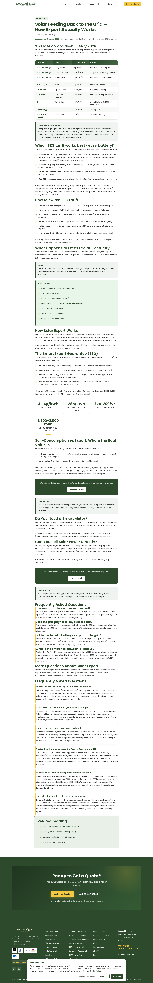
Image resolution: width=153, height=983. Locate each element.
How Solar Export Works (50, 293)
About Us (96, 951)
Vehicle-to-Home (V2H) (78, 935)
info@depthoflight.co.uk (71, 900)
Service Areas (98, 947)
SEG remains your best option (86, 808)
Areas (91, 4)
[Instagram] (19, 969)
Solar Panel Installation (53, 931)
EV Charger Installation (77, 931)
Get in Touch (76, 578)
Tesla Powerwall (51, 951)
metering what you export (54, 842)
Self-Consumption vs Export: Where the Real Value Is (62, 303)
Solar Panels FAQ (99, 939)
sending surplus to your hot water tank (60, 837)
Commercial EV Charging (79, 939)
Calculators (79, 4)
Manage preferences (86, 976)
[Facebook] (14, 969)
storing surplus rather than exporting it (60, 831)
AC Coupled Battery (52, 959)
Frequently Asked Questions (52, 318)
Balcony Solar (50, 939)
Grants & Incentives (101, 935)
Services (65, 4)
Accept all (117, 976)
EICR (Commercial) (76, 947)
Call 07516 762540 (88, 894)
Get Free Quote (77, 489)
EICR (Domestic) (75, 943)
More (117, 4)
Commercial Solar (52, 935)
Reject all (103, 976)
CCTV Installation (75, 955)
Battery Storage (51, 947)
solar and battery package (71, 673)
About (99, 4)
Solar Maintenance (52, 943)
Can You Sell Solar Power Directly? (54, 313)
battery (113, 255)
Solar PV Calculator (100, 931)
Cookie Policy (137, 979)
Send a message (94, 900)
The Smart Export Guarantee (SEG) (55, 298)
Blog (95, 943)
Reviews (108, 4)
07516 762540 (123, 946)
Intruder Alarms (75, 959)
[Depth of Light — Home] (26, 4)
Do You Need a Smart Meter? (53, 308)
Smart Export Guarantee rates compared (61, 826)
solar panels (50, 252)
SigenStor (70, 157)
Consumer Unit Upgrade (78, 951)
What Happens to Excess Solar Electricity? (58, 288)
